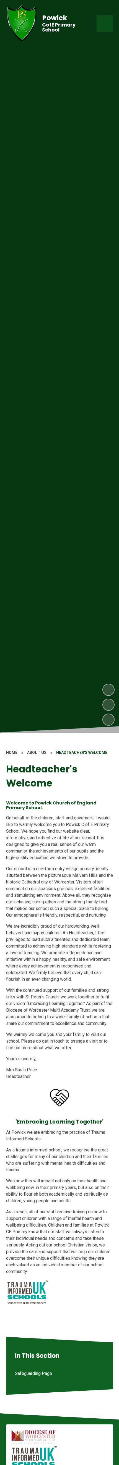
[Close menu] (105, 23)
